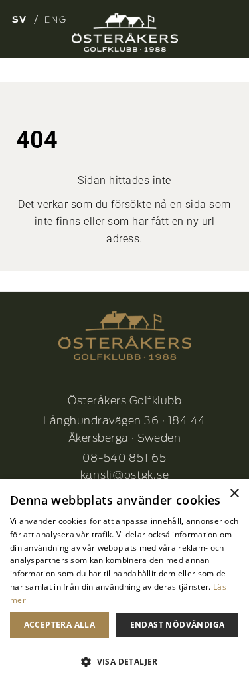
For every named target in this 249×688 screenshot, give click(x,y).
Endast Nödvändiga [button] (177, 624)
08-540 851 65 (124, 458)
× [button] (234, 494)
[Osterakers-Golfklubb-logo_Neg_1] (125, 32)
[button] (124, 662)
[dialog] (124, 583)
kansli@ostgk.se (124, 475)
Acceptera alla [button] (60, 624)
